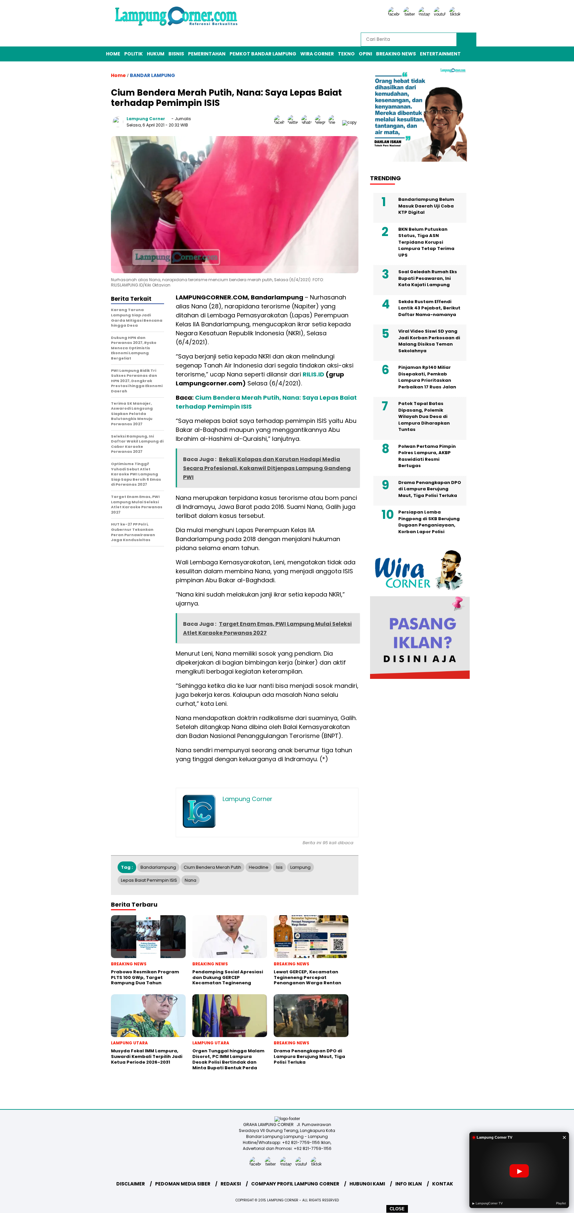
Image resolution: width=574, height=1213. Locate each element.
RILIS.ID (313, 374)
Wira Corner (317, 53)
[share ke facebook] (281, 122)
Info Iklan (408, 1183)
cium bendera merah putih (212, 867)
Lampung (300, 867)
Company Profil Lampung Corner (295, 1183)
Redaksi (231, 1183)
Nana (190, 880)
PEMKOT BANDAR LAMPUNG (263, 53)
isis (279, 867)
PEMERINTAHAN (207, 53)
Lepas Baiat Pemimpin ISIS (149, 880)
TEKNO (346, 53)
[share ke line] (335, 122)
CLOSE (397, 1208)
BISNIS (176, 53)
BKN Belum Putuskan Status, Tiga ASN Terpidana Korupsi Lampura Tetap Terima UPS (426, 242)
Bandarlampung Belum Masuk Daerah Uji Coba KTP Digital (426, 205)
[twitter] (410, 14)
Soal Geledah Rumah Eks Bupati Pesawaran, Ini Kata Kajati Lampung (427, 278)
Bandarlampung (158, 867)
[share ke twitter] (294, 122)
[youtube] (441, 14)
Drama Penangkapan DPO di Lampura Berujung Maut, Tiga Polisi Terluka (429, 489)
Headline (258, 867)
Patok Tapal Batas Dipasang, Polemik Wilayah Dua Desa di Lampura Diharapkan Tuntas (424, 416)
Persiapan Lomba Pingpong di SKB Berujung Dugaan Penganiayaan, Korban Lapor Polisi (429, 522)
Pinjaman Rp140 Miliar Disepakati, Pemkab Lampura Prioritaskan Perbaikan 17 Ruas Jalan (427, 377)
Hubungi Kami (367, 1183)
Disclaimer (130, 1183)
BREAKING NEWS (396, 53)
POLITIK (133, 53)
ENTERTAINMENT (440, 53)
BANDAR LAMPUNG (152, 75)
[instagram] (425, 14)
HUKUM (155, 53)
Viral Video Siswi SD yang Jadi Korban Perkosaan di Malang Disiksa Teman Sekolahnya (429, 341)
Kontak (442, 1183)
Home (113, 53)
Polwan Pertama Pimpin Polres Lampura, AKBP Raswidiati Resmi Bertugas (427, 456)
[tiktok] (456, 14)
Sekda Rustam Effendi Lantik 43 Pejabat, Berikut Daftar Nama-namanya (429, 308)
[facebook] (395, 14)
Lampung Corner (146, 118)
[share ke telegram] (322, 122)
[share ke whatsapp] (308, 122)
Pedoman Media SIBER (182, 1183)
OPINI (365, 53)
